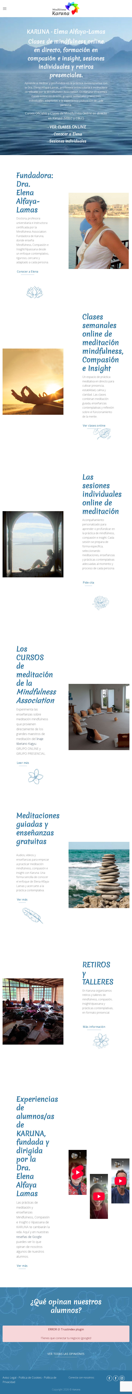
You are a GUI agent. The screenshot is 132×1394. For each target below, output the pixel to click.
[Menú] (5, 8)
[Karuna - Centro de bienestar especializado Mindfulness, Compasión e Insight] (66, 8)
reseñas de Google (29, 1237)
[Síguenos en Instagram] (122, 1378)
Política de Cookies (30, 1377)
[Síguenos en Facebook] (109, 1378)
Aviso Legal (9, 1377)
